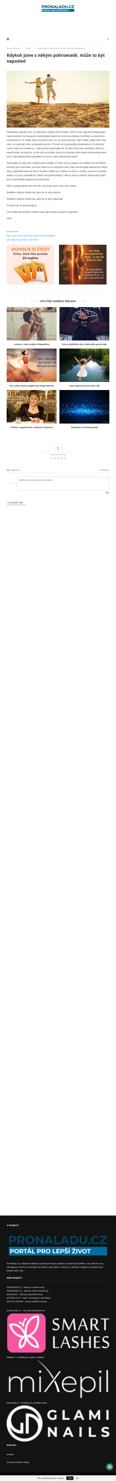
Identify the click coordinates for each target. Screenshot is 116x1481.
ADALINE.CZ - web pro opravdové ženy (25, 1294)
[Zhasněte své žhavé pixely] (84, 406)
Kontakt (10, 1454)
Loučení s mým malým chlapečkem (31, 344)
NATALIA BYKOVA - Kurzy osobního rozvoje (27, 1301)
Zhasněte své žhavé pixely (84, 427)
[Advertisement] (58, 23)
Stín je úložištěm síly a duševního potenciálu (84, 344)
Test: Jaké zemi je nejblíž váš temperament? (31, 385)
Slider (28, 48)
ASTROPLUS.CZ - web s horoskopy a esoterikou (29, 1297)
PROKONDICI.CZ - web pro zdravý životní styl (27, 1290)
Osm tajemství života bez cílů (84, 385)
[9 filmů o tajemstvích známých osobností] (32, 406)
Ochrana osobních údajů (18, 1462)
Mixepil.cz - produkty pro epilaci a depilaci (25, 1357)
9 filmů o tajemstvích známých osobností (32, 427)
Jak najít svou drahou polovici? (23, 239)
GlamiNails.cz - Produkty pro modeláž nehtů (27, 1402)
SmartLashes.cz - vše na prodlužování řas (26, 1310)
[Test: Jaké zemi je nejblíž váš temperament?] (32, 365)
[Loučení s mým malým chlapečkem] (32, 323)
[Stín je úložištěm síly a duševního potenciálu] (84, 323)
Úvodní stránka (13, 48)
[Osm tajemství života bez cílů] (84, 365)
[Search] (108, 39)
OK (69, 1478)
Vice (77, 1478)
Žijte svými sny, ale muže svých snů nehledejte (31, 235)
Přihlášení (104, 470)
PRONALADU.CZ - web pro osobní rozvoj (25, 1287)
